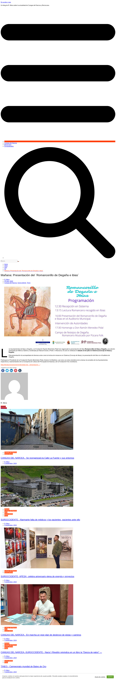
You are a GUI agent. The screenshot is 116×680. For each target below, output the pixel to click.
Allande (6, 509)
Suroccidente (22, 283)
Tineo (28, 283)
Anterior (3, 406)
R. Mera (6, 279)
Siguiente (4, 408)
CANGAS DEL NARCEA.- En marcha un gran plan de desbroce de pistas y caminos (41, 635)
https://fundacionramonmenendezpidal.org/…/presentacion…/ (20, 365)
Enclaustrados (9, 146)
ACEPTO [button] (110, 677)
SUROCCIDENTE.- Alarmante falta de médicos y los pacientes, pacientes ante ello (40, 519)
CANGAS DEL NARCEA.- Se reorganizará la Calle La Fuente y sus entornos (37, 458)
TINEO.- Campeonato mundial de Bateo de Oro (23, 666)
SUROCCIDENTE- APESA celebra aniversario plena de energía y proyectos (37, 576)
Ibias (5, 512)
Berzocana (7, 144)
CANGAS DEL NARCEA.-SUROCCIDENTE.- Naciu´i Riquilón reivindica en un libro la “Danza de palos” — (51, 652)
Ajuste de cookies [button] (100, 677)
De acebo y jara (6, 2)
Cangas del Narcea (10, 143)
